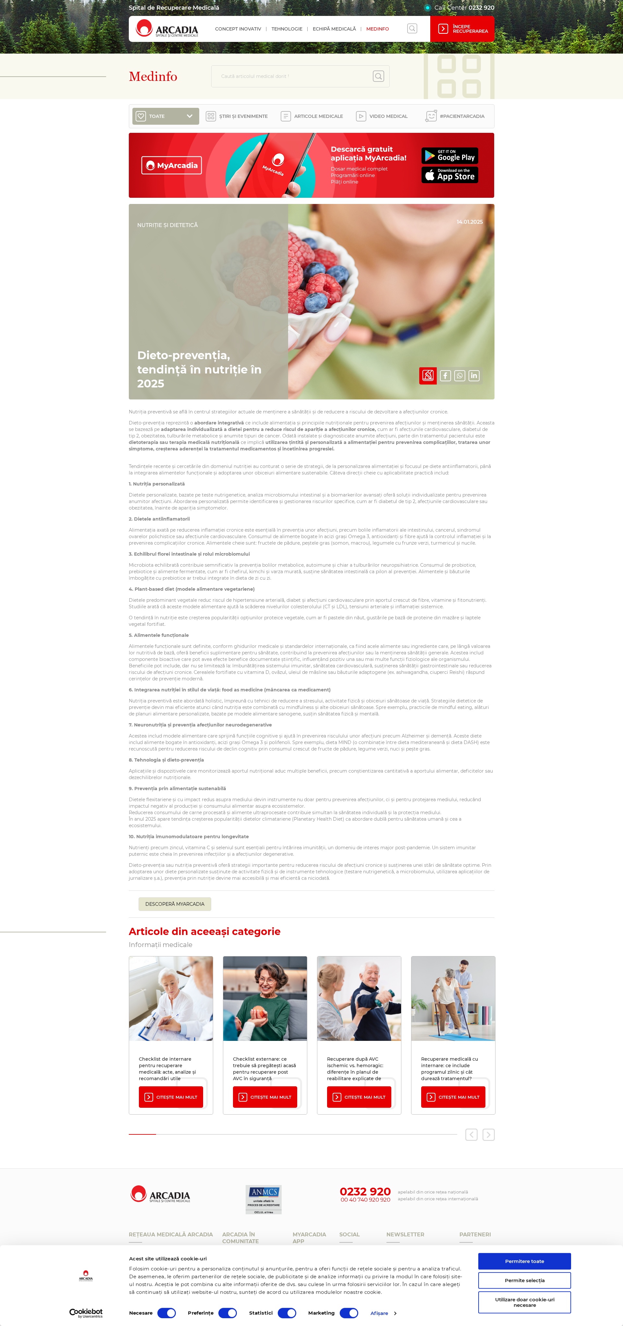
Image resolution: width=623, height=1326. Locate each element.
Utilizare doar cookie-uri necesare (525, 1302)
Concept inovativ (238, 29)
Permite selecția (525, 1280)
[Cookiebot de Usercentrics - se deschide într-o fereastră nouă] (86, 1313)
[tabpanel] (171, 1035)
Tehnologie (287, 29)
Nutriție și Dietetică (167, 225)
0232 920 (482, 8)
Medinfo (377, 29)
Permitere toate (524, 1261)
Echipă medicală (334, 29)
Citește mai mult (176, 1097)
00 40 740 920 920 (365, 1199)
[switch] (227, 1313)
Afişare (379, 1313)
